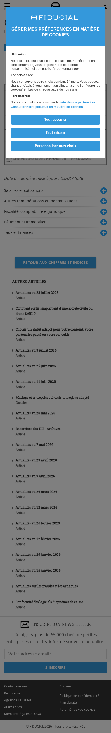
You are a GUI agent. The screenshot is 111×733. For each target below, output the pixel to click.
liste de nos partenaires (78, 102)
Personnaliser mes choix (55, 146)
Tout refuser (55, 133)
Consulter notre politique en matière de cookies (47, 107)
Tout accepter (55, 119)
